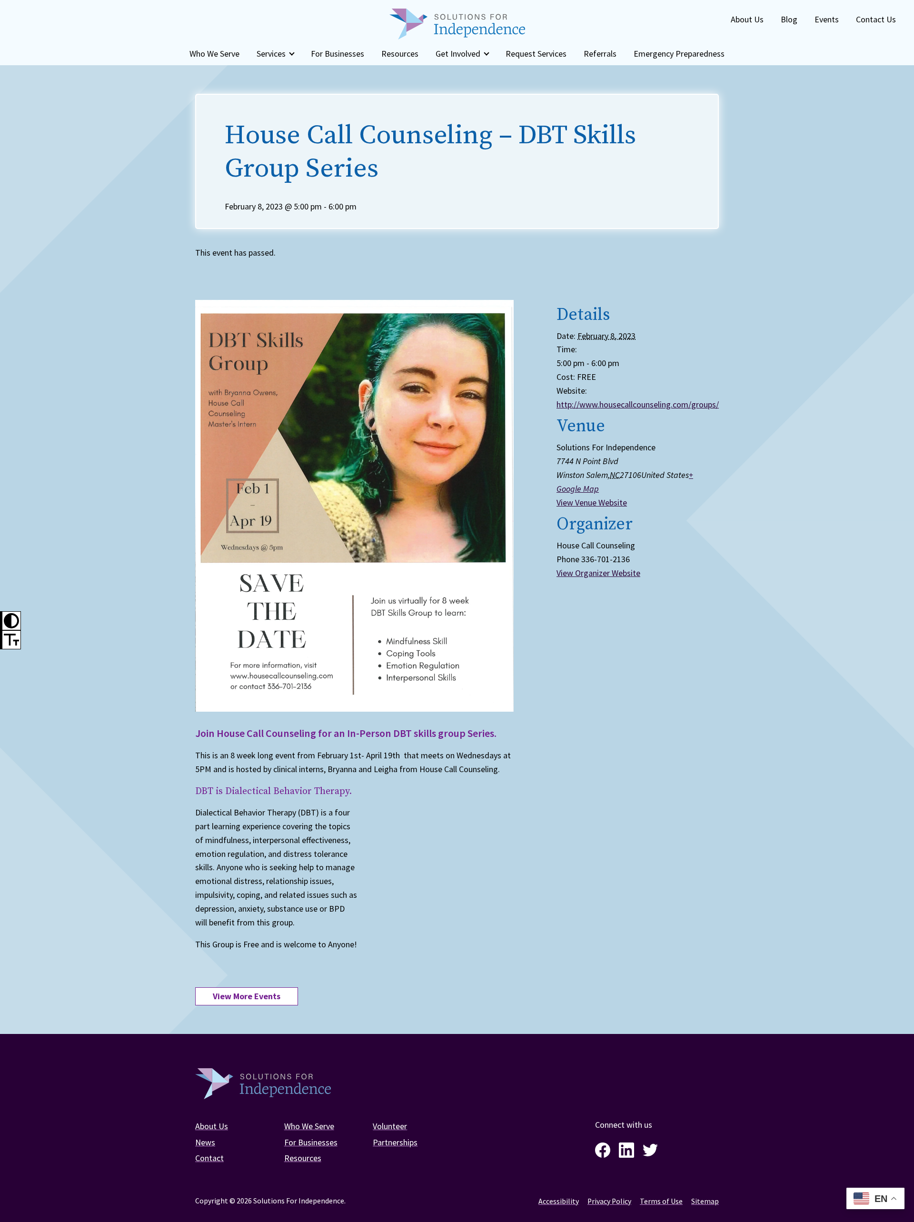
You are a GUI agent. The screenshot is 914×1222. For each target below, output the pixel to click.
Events (827, 19)
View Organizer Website (598, 572)
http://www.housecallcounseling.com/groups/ (637, 404)
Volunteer (390, 1126)
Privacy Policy (609, 1201)
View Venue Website (591, 502)
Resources (399, 53)
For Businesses (337, 53)
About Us (747, 19)
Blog (789, 19)
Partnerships (395, 1142)
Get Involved (458, 53)
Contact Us (876, 19)
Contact (209, 1157)
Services (271, 53)
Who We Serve (214, 53)
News (205, 1142)
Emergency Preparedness (679, 53)
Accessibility (558, 1201)
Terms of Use (661, 1201)
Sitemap (705, 1201)
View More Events (246, 996)
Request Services (536, 53)
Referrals (600, 53)
